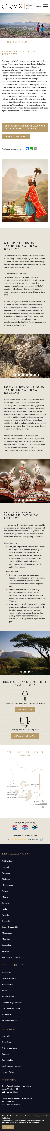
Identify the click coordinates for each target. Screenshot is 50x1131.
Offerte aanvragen (9, 1048)
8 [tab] (39, 375)
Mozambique (7, 885)
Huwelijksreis (7, 984)
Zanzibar (5, 951)
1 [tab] (11, 375)
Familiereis (6, 972)
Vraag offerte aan (16, 136)
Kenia (4, 909)
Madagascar (7, 933)
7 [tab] (35, 375)
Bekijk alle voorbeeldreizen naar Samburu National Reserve (25, 127)
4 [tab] (23, 375)
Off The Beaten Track (11, 1008)
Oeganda (6, 921)
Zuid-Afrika (7, 861)
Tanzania (5, 903)
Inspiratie (6, 1036)
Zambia (5, 891)
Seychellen (6, 945)
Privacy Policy (8, 1072)
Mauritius (6, 939)
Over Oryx (6, 1042)
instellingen (35, 1122)
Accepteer (8, 1127)
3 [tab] (19, 375)
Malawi (5, 897)
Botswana (6, 873)
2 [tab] (15, 375)
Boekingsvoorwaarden (11, 1066)
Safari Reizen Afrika (10, 1020)
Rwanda (5, 915)
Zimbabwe (6, 879)
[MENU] (45, 6)
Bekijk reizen (25, 709)
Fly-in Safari (7, 1014)
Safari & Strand (8, 996)
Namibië (5, 867)
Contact (5, 1054)
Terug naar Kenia (17, 42)
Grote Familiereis (9, 978)
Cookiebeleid (7, 1060)
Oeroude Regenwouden (11, 1002)
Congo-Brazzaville (10, 927)
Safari (4, 990)
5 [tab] (27, 375)
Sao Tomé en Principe (11, 957)
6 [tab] (31, 375)
